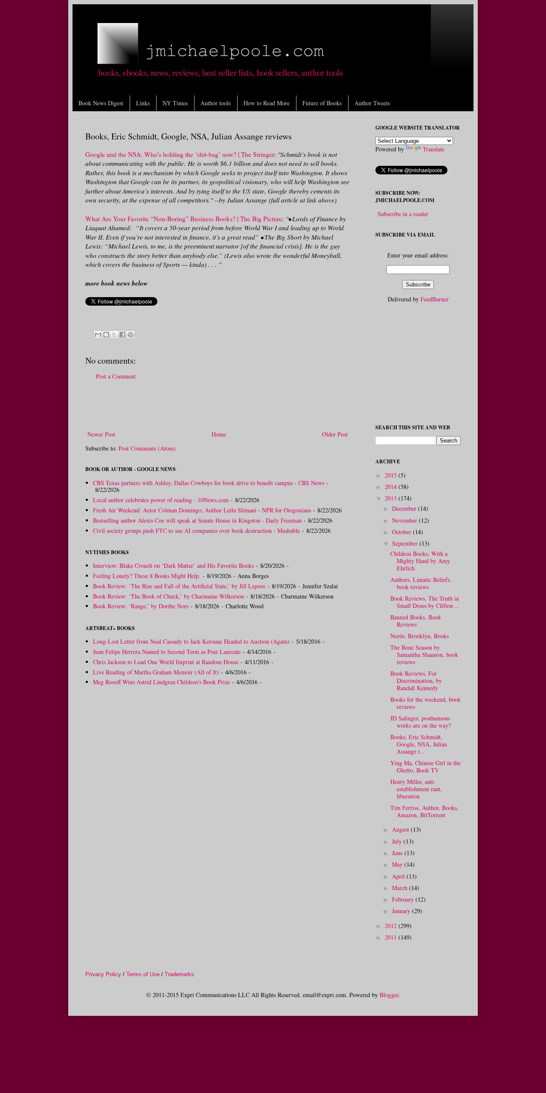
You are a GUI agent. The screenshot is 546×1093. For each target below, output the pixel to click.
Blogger (389, 995)
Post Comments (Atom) (147, 448)
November (405, 520)
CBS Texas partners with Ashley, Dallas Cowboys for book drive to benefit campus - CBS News (208, 483)
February (403, 899)
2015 (391, 475)
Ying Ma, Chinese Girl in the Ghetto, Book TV (425, 766)
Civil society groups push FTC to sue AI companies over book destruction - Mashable (196, 530)
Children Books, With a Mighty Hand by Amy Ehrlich (420, 560)
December (405, 508)
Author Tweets (372, 103)
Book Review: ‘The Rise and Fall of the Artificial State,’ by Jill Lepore (179, 586)
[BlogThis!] (106, 334)
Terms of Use (143, 974)
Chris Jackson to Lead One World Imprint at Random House (165, 662)
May (398, 864)
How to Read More (267, 103)
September (405, 543)
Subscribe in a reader (403, 214)
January (402, 911)
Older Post (335, 434)
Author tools (215, 103)
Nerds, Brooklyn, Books (419, 636)
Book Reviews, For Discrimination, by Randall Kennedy (416, 680)
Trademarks (179, 974)
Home (219, 434)
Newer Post (101, 434)
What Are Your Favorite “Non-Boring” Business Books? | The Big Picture (183, 218)
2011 (391, 937)
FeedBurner (435, 299)
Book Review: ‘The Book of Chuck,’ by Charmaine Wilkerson (168, 596)
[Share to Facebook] (122, 334)
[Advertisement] (217, 405)
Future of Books (322, 103)
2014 (391, 487)
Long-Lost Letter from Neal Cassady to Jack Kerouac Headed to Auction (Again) (191, 641)
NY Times (175, 103)
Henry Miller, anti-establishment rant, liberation (416, 789)
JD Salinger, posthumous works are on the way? (420, 721)
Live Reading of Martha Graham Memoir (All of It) (156, 672)
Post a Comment (116, 376)
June (398, 853)
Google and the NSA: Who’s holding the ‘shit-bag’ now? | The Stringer (179, 154)
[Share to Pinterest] (130, 334)
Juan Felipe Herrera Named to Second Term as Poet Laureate (167, 652)
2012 (391, 926)
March (400, 888)
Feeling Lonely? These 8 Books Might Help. (146, 576)
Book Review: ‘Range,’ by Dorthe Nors (141, 606)
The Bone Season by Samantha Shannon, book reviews (424, 654)
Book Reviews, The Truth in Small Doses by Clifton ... (425, 602)
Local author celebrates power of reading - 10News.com (161, 500)
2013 (391, 498)
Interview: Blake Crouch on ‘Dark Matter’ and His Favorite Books (173, 565)
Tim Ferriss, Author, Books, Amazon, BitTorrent (424, 811)
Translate (433, 149)
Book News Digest (100, 103)
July (398, 841)
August (401, 829)
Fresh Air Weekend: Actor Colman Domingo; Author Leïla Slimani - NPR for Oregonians (202, 510)
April (399, 876)
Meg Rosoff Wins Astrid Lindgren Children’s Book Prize (161, 682)
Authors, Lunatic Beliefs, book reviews (420, 583)
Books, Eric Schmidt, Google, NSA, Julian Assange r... (418, 744)
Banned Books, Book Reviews (415, 620)
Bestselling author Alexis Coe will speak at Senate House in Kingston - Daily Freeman (197, 520)
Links (143, 103)
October (402, 532)
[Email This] (98, 334)
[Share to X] (114, 334)
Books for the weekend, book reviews (425, 703)
